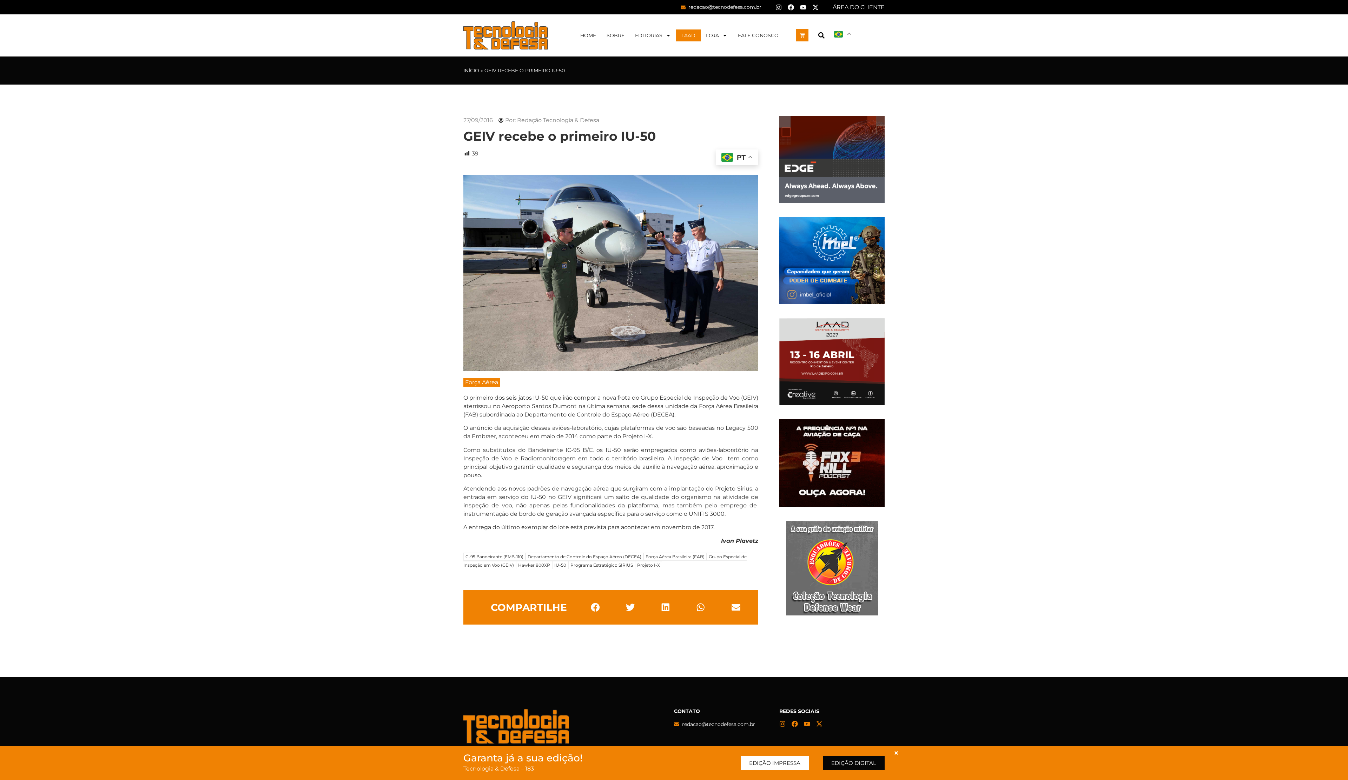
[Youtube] (803, 7)
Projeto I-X (648, 565)
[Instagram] (778, 7)
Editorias (648, 35)
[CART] (802, 35)
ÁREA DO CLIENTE (859, 7)
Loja (712, 35)
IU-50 (560, 565)
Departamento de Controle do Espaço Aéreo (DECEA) (584, 556)
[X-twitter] (815, 7)
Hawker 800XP (534, 565)
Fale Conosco (758, 35)
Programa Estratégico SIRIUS (601, 565)
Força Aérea (481, 382)
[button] (821, 35)
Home (588, 35)
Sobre (616, 35)
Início (471, 70)
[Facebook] (791, 7)
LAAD (688, 35)
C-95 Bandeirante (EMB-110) (494, 556)
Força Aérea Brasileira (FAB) (675, 556)
